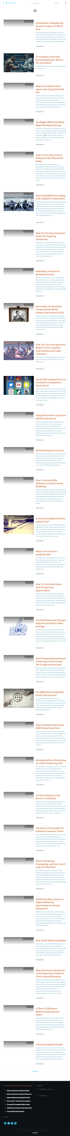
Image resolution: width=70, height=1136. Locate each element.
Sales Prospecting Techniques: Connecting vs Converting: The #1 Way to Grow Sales (51, 661)
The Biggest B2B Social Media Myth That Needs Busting (50, 124)
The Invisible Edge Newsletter (15, 1111)
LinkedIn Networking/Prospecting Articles (19, 1108)
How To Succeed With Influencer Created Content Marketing (49, 483)
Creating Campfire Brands (49, 1044)
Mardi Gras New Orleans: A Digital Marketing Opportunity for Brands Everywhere (49, 904)
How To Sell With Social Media (51, 940)
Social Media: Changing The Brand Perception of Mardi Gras (49, 26)
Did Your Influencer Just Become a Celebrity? (48, 797)
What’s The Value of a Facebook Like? (47, 553)
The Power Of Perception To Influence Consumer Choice (50, 830)
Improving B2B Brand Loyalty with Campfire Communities (51, 197)
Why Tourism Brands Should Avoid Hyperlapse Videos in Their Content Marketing (50, 973)
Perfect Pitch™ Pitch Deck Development (18, 1101)
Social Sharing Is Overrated (50, 450)
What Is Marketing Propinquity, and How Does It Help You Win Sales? (51, 864)
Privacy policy (35, 1132)
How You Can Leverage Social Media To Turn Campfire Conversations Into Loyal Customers (50, 349)
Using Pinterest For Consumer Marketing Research (51, 417)
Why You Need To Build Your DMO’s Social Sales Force (50, 726)
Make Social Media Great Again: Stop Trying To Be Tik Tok (50, 89)
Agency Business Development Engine (18, 1090)
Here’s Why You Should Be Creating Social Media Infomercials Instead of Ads (50, 309)
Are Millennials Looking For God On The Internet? (50, 694)
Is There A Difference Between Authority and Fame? (47, 1011)
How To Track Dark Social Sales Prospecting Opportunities (49, 587)
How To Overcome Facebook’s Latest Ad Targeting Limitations (50, 236)
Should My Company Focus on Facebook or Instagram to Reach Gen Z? (51, 382)
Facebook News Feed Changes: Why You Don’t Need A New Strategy (51, 623)
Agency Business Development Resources (19, 1094)
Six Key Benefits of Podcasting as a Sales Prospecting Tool (51, 762)
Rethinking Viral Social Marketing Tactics (48, 273)
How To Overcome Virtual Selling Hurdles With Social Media (49, 158)
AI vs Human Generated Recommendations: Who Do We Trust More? (49, 59)
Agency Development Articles (18, 1097)
